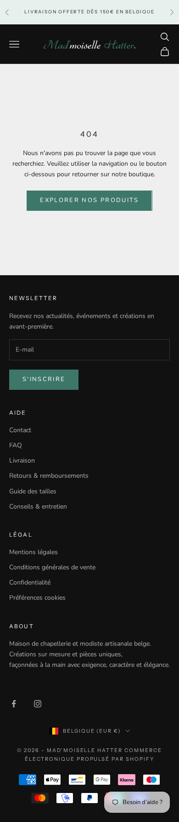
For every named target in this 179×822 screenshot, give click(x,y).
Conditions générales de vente (52, 567)
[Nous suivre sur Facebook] (13, 703)
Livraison (22, 460)
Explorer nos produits (89, 200)
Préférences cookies (37, 597)
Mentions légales (33, 552)
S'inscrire (43, 379)
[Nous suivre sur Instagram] (37, 703)
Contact (20, 430)
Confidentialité (29, 582)
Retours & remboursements (49, 475)
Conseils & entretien (38, 506)
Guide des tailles (32, 491)
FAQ (15, 445)
